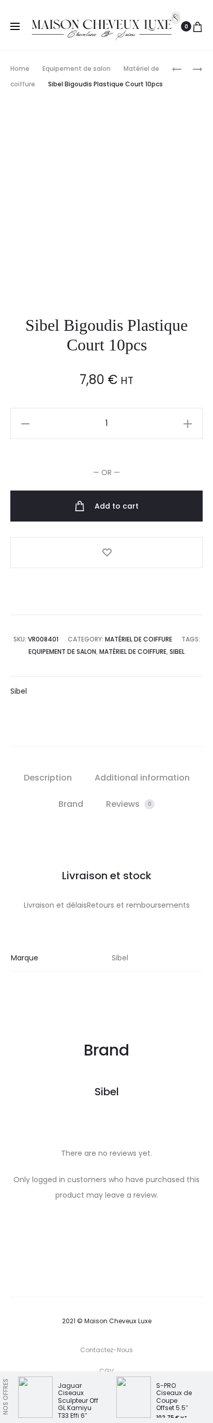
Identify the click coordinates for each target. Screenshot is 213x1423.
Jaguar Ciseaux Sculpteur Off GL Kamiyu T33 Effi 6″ (78, 1400)
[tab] (48, 778)
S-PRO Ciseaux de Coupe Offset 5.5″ (174, 1396)
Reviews (128, 804)
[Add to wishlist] (106, 552)
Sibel (177, 651)
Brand (70, 804)
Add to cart (116, 506)
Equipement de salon (76, 68)
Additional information (142, 778)
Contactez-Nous (106, 1349)
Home (19, 68)
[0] (197, 26)
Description (48, 778)
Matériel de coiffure (138, 639)
